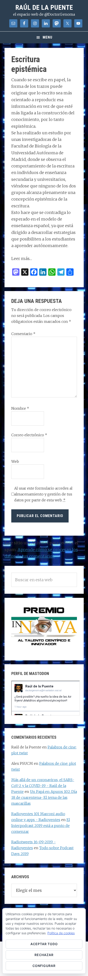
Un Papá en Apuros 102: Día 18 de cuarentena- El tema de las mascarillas (44, 797)
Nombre (20, 408)
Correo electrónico (29, 435)
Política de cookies (61, 933)
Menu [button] (47, 37)
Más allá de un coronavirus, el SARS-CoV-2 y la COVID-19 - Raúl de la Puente (42, 785)
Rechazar (44, 955)
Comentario (23, 333)
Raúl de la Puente (44, 7)
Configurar (44, 966)
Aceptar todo (44, 944)
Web (15, 461)
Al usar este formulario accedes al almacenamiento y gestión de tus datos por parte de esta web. (43, 494)
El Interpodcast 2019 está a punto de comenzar (40, 825)
